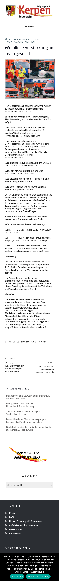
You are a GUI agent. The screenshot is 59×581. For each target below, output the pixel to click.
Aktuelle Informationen (23, 342)
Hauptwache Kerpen (20, 41)
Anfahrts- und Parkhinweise (23, 525)
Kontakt (13, 512)
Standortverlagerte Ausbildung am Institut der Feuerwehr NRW (28, 397)
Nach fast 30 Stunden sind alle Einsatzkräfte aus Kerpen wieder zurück (28, 428)
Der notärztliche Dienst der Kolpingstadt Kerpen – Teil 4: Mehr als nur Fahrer (27, 420)
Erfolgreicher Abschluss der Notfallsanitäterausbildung (20, 405)
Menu (31, 26)
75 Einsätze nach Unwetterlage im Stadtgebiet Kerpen (23, 412)
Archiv (43, 342)
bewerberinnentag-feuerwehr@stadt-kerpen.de (25, 263)
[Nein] (55, 566)
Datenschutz (15, 529)
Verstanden (17, 576)
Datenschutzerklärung (38, 576)
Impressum (15, 533)
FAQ (11, 517)
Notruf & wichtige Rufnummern (25, 521)
